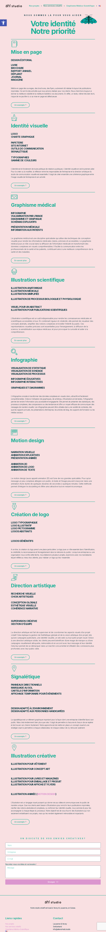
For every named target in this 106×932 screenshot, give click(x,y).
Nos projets (34, 6)
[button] (3, 22)
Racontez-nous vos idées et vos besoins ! (20, 864)
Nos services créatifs (52, 6)
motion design (46, 794)
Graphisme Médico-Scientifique (80, 6)
